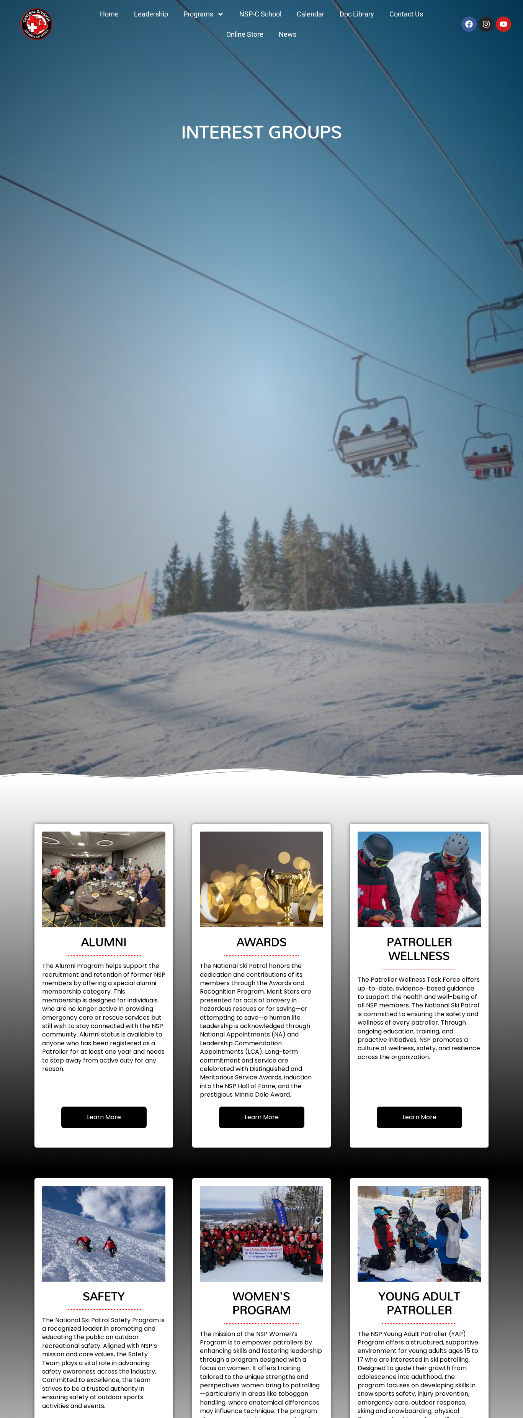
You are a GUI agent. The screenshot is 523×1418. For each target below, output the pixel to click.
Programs (198, 14)
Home (109, 14)
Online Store (244, 34)
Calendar (310, 14)
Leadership (151, 14)
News (287, 34)
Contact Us (406, 14)
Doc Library (357, 14)
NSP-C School (260, 14)
